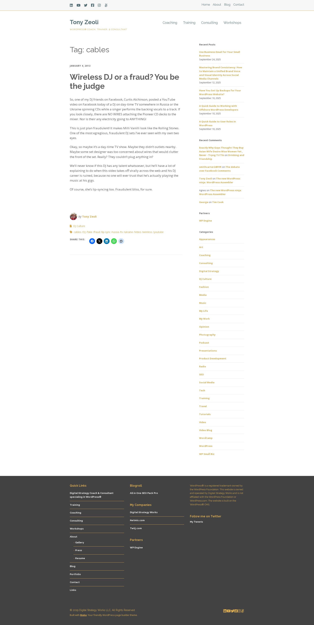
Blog (227, 4)
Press (78, 550)
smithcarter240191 (210, 167)
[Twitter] (85, 5)
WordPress (205, 446)
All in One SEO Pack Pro (144, 493)
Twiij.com (136, 528)
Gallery (79, 542)
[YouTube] (78, 5)
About (217, 4)
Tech (202, 390)
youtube (159, 232)
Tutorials (205, 414)
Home (206, 4)
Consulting (209, 23)
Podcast (204, 342)
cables (77, 232)
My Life (203, 310)
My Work (204, 318)
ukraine (128, 232)
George (203, 202)
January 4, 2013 (80, 65)
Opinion (204, 326)
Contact (238, 4)
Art (201, 247)
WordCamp (206, 438)
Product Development (212, 358)
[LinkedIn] (72, 5)
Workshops (232, 23)
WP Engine (205, 220)
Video (138, 232)
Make (83, 615)
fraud (97, 232)
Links (73, 590)
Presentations (208, 350)
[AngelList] (106, 5)
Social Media (206, 382)
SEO (201, 374)
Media (203, 295)
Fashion (204, 287)
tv (122, 232)
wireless (147, 232)
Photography (207, 334)
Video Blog (205, 430)
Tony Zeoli (84, 22)
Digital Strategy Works (144, 512)
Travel (203, 406)
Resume (80, 558)
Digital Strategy (209, 271)
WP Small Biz (206, 454)
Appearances (207, 239)
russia (115, 232)
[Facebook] (92, 5)
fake (89, 232)
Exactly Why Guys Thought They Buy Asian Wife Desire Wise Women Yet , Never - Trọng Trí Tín (221, 151)
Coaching (170, 23)
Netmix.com (137, 520)
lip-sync (106, 232)
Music (202, 303)
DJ (84, 232)
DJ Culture (79, 226)
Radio (202, 366)
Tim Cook (218, 202)
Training (189, 23)
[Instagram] (99, 5)
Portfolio (75, 574)
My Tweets (196, 521)
